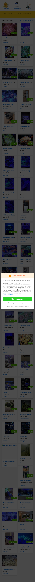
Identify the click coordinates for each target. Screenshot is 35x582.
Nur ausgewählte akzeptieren (17, 303)
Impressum (26, 306)
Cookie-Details (9, 306)
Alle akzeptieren (17, 299)
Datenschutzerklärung (8, 294)
